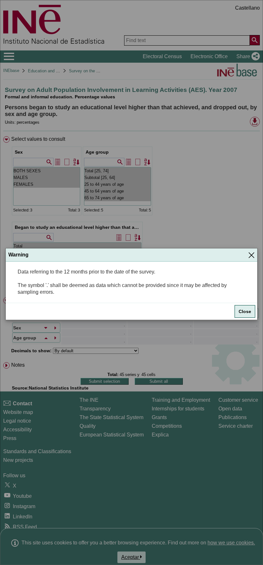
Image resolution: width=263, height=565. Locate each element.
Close (245, 311)
